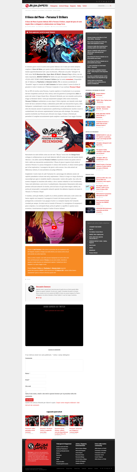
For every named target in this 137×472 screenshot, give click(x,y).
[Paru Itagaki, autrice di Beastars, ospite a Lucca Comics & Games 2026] (90, 190)
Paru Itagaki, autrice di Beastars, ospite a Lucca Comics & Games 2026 (102, 187)
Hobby (79, 6)
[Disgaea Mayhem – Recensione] (90, 98)
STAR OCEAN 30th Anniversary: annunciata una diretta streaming (104, 210)
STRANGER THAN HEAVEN (95, 226)
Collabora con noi (60, 468)
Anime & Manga (63, 6)
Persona (28, 279)
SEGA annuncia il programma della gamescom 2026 (103, 194)
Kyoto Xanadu (92, 245)
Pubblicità (84, 468)
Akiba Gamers (28, 10)
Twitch (85, 6)
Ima (88, 56)
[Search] (110, 6)
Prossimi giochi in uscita (62, 463)
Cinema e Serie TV (80, 463)
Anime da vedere (57, 1)
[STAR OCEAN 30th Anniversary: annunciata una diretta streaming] (90, 212)
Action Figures (79, 452)
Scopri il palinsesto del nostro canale (54, 310)
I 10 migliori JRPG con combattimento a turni (102, 158)
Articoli (54, 26)
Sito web (28, 386)
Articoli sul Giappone (80, 461)
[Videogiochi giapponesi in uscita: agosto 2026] (99, 28)
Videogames (54, 6)
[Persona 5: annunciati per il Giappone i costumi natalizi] (76, 426)
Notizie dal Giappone (80, 450)
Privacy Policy (69, 468)
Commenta (28, 358)
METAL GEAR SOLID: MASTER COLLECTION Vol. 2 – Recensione (103, 115)
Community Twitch (99, 455)
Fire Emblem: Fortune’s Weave (96, 232)
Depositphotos (39, 468)
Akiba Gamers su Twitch (100, 448)
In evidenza (64, 26)
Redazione (45, 1)
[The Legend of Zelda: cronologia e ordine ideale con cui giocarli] (90, 154)
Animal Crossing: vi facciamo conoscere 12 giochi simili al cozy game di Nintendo (103, 166)
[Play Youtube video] (54, 135)
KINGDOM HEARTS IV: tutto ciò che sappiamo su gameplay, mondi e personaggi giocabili (103, 136)
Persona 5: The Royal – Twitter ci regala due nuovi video (46, 430)
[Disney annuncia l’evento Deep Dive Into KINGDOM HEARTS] (90, 204)
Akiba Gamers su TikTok (100, 459)
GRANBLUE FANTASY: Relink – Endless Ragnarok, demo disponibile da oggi (97, 71)
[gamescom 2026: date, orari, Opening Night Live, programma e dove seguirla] (90, 182)
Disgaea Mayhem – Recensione (101, 94)
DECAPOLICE (92, 250)
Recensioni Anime (80, 455)
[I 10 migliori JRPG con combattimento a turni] (90, 162)
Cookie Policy (77, 468)
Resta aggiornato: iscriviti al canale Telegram (42, 32)
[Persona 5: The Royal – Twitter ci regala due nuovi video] (47, 426)
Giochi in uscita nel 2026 (68, 1)
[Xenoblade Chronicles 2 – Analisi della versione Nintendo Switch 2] (90, 126)
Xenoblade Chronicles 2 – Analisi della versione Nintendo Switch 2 (102, 123)
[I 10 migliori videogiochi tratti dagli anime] (90, 147)
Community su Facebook (100, 450)
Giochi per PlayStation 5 (62, 449)
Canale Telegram (99, 457)
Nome (27, 373)
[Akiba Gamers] (37, 7)
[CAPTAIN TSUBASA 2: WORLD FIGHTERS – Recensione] (90, 111)
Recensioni (59, 455)
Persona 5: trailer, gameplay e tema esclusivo (30, 430)
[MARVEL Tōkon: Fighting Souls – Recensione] (90, 104)
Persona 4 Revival (93, 252)
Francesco (89, 46)
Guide (57, 459)
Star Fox (91, 229)
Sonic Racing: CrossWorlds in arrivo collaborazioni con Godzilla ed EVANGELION (96, 82)
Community (38, 1)
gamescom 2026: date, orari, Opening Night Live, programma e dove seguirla (103, 179)
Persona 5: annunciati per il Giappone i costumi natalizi (76, 430)
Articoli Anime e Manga (81, 459)
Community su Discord (100, 452)
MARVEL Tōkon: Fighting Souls (96, 234)
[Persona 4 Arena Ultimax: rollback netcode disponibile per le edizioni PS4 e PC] (61, 426)
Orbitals (91, 247)
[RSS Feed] (96, 1)
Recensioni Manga (80, 457)
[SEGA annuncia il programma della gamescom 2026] (90, 198)
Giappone (73, 6)
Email (27, 380)
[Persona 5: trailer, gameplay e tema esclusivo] (32, 426)
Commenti (48, 26)
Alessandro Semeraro (30, 26)
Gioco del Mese (41, 10)
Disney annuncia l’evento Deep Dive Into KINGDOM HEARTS (102, 202)
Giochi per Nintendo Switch (62, 451)
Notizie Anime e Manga (81, 448)
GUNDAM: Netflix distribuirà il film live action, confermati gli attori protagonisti (96, 52)
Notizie (58, 453)
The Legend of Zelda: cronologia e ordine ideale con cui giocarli (103, 151)
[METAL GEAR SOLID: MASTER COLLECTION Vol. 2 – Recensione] (90, 118)
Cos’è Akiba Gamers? (29, 1)
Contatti (50, 1)
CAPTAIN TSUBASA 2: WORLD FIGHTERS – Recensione (103, 108)
